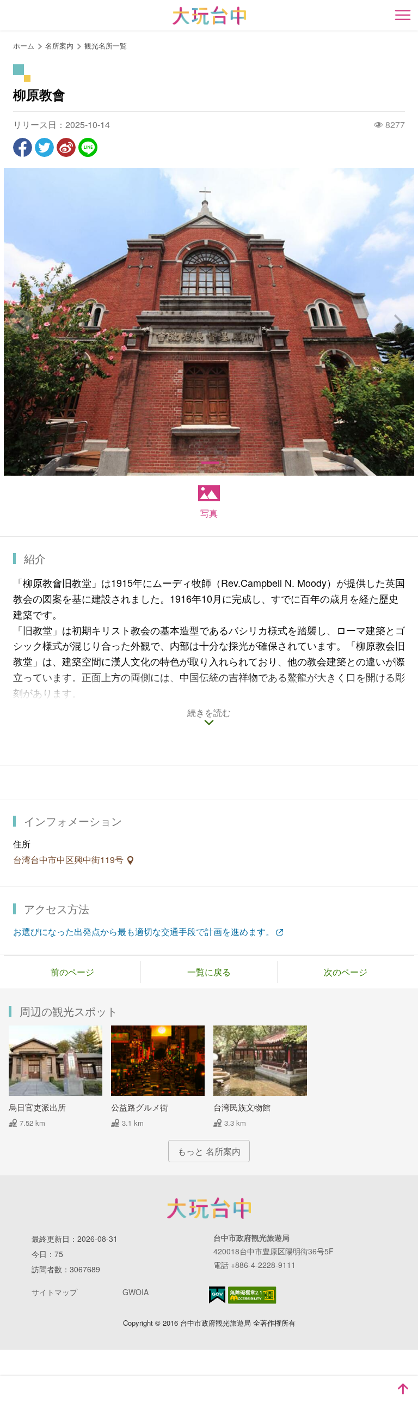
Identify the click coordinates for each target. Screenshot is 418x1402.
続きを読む (209, 713)
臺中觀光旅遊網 (209, 15)
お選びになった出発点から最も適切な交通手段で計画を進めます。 (143, 931)
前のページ (72, 972)
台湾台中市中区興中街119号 (69, 859)
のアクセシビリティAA (252, 1295)
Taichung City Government (209, 1208)
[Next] (397, 322)
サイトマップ (54, 1291)
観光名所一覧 (105, 45)
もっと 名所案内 (209, 1151)
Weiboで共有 (66, 147)
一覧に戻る (209, 972)
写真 (209, 513)
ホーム (23, 45)
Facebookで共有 (22, 147)
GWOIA (135, 1291)
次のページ (345, 972)
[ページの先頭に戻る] (403, 1389)
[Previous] (21, 322)
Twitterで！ (44, 147)
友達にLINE (87, 147)
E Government (217, 1294)
